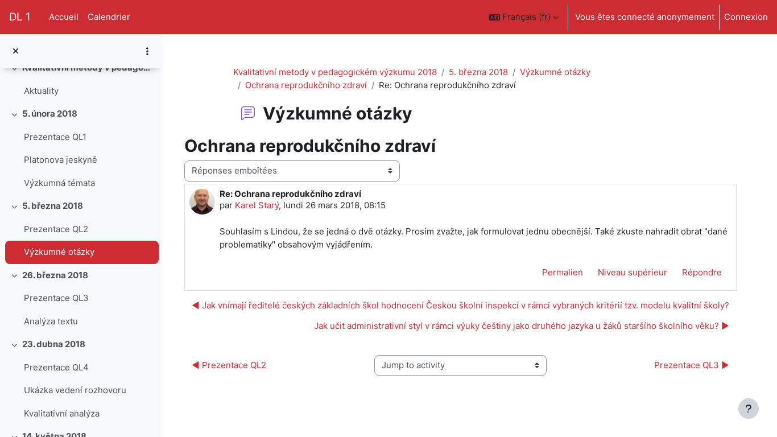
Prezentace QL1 (55, 136)
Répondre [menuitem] (702, 272)
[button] (523, 17)
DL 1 (20, 16)
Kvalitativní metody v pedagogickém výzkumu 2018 (335, 72)
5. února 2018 (49, 113)
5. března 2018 (52, 205)
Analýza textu (51, 321)
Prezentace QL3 (56, 297)
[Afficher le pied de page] (748, 408)
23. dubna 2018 (53, 344)
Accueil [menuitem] (63, 16)
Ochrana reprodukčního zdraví (306, 85)
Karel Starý (257, 205)
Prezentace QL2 (56, 229)
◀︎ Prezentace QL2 (229, 365)
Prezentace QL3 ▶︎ (691, 365)
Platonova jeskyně (60, 159)
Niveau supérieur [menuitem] (632, 272)
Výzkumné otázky (59, 251)
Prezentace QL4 (56, 367)
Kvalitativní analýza (62, 413)
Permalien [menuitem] (562, 272)
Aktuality (41, 90)
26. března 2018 (55, 275)
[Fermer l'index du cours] (15, 51)
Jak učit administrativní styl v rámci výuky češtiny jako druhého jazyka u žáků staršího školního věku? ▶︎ (521, 325)
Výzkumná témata (59, 183)
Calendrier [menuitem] (109, 16)
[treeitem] (80, 79)
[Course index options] (147, 51)
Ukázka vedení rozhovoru (75, 390)
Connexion (746, 16)
